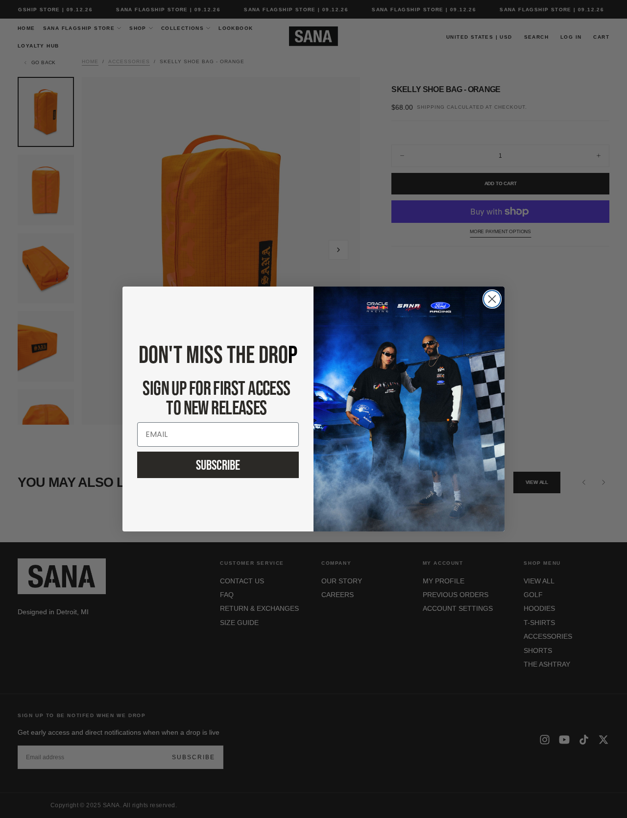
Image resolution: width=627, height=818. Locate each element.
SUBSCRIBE (218, 465)
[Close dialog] (492, 299)
